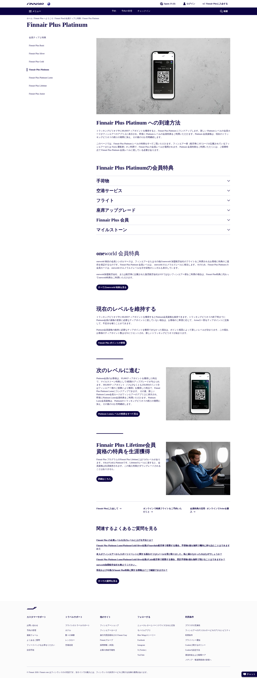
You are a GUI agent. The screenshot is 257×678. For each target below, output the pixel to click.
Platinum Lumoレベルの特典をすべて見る (118, 414)
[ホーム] (35, 3)
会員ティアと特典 (37, 37)
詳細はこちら (104, 479)
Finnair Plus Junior (37, 94)
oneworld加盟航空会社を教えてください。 (116, 565)
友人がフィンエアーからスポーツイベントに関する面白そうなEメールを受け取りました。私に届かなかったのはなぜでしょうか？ (159, 554)
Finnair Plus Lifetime (38, 86)
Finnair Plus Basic (36, 45)
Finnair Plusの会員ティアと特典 (68, 18)
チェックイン (143, 11)
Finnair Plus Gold (36, 61)
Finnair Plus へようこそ (43, 18)
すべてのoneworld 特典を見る (112, 287)
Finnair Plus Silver (37, 53)
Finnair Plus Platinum (38, 69)
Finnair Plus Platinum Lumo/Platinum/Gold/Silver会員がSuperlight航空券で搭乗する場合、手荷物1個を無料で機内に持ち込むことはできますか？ (163, 547)
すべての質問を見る (107, 581)
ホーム (29, 18)
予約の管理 (126, 11)
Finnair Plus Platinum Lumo (41, 78)
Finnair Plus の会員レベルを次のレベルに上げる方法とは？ (124, 540)
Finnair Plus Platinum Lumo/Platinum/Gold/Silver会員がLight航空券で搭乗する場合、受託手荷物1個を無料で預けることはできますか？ (160, 559)
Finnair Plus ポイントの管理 (111, 343)
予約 (114, 11)
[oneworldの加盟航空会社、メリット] (48, 3)
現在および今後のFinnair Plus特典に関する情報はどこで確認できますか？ (132, 570)
